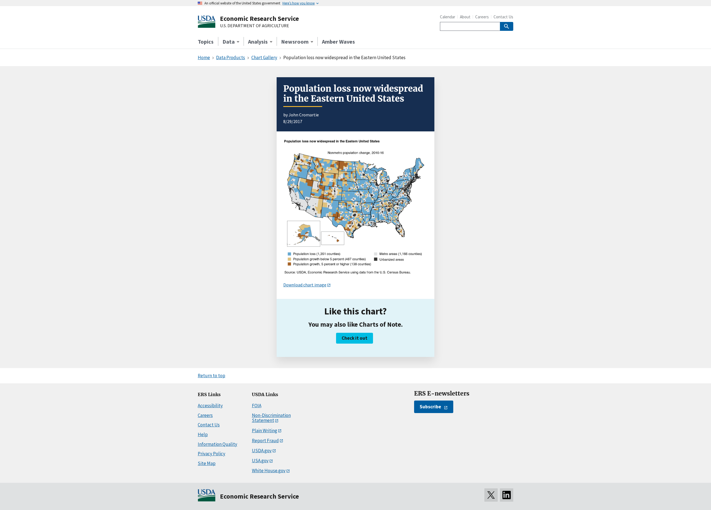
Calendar (447, 17)
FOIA (256, 405)
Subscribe (430, 407)
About (465, 17)
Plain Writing (264, 431)
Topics (206, 41)
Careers (482, 17)
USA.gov (260, 461)
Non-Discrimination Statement (271, 418)
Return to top (211, 375)
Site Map (207, 463)
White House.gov (269, 471)
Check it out (354, 338)
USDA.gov (262, 451)
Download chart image (304, 285)
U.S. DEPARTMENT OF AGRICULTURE (254, 25)
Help (203, 434)
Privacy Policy (211, 454)
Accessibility (210, 405)
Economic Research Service (259, 18)
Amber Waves (338, 41)
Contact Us (503, 17)
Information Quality (217, 444)
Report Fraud (265, 441)
